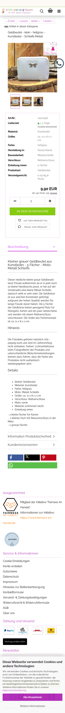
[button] (15, 201)
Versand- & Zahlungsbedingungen (25, 597)
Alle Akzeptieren (32, 697)
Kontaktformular (13, 592)
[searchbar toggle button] (41, 11)
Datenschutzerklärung (14, 690)
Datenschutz (11, 576)
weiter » (35, 21)
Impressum (10, 581)
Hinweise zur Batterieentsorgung (24, 587)
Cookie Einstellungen (16, 561)
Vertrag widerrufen (15, 641)
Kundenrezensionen (23, 445)
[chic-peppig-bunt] (17, 11)
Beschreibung (18, 247)
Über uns (9, 613)
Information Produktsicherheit (29, 436)
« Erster (10, 21)
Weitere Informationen (32, 706)
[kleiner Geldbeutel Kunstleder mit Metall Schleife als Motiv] (32, 67)
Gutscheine (10, 571)
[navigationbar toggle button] (59, 11)
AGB (6, 608)
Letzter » (48, 21)
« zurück (23, 21)
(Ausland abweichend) (47, 127)
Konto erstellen (12, 566)
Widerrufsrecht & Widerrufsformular (26, 602)
